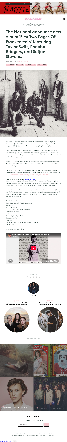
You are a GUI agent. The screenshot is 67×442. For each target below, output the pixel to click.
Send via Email (39, 277)
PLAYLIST (64, 19)
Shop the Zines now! (6, 441)
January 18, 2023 (30, 179)
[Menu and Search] (3, 19)
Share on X (30, 277)
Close (14, 441)
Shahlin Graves (23, 61)
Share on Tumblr (36, 277)
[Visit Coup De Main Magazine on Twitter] (36, 417)
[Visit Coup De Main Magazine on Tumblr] (38, 417)
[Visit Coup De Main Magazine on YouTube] (30, 417)
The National (10, 64)
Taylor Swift (20, 64)
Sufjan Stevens (42, 64)
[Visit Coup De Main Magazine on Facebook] (28, 417)
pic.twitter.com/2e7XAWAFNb (38, 175)
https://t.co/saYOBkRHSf (19, 175)
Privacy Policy (33, 430)
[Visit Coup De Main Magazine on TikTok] (34, 417)
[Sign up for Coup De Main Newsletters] (40, 417)
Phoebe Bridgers (30, 64)
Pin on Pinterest (33, 277)
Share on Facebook (27, 277)
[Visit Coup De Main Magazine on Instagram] (32, 417)
